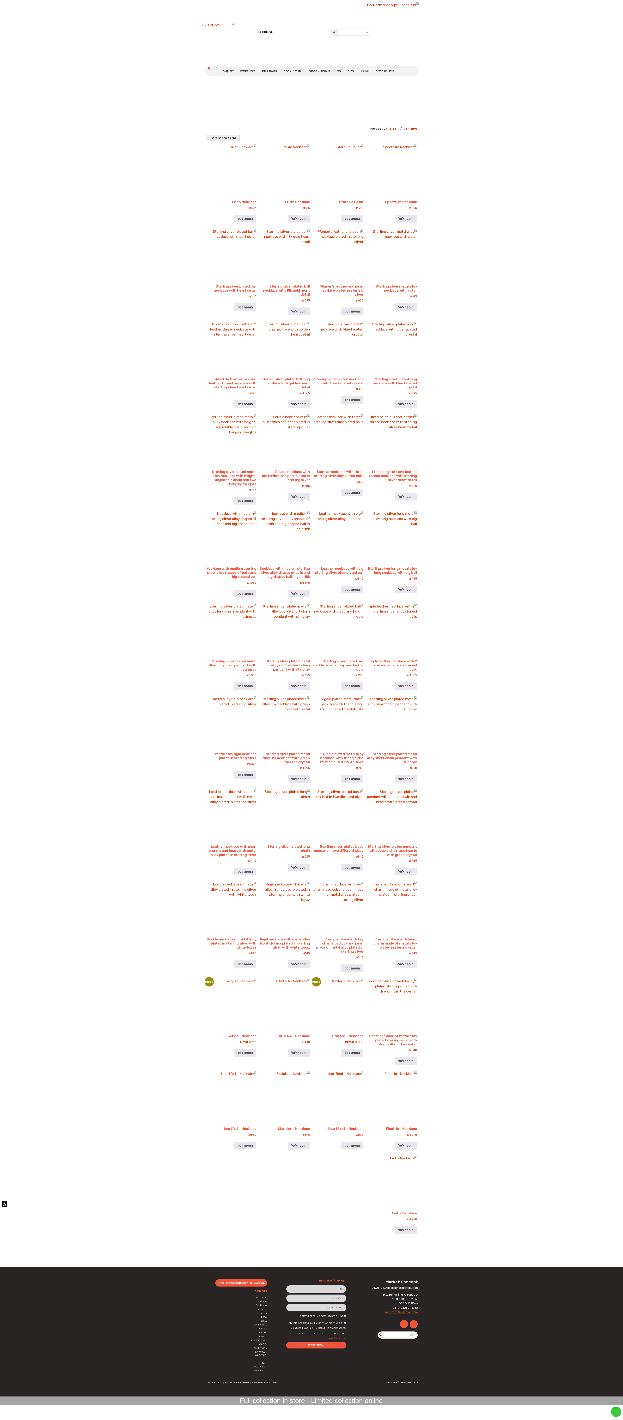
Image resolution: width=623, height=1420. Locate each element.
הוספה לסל (406, 219)
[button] (334, 32)
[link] (386, 32)
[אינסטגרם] (404, 1324)
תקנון (264, 1362)
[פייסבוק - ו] (414, 1324)
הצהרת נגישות (260, 1366)
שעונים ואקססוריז (319, 71)
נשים (351, 71)
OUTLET (392, 129)
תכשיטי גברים (292, 71)
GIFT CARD (269, 71)
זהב (338, 71)
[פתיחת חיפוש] (352, 32)
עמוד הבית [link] (410, 129)
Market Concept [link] (401, 1282)
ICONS (364, 71)
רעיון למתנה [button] (247, 71)
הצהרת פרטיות (260, 1370)
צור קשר (228, 71)
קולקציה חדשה (385, 71)
